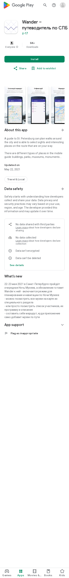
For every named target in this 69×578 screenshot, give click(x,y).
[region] (34, 45)
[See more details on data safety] (17, 265)
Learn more (22, 227)
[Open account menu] (62, 5)
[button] (17, 47)
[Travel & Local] (15, 179)
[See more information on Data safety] (62, 188)
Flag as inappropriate (21, 333)
